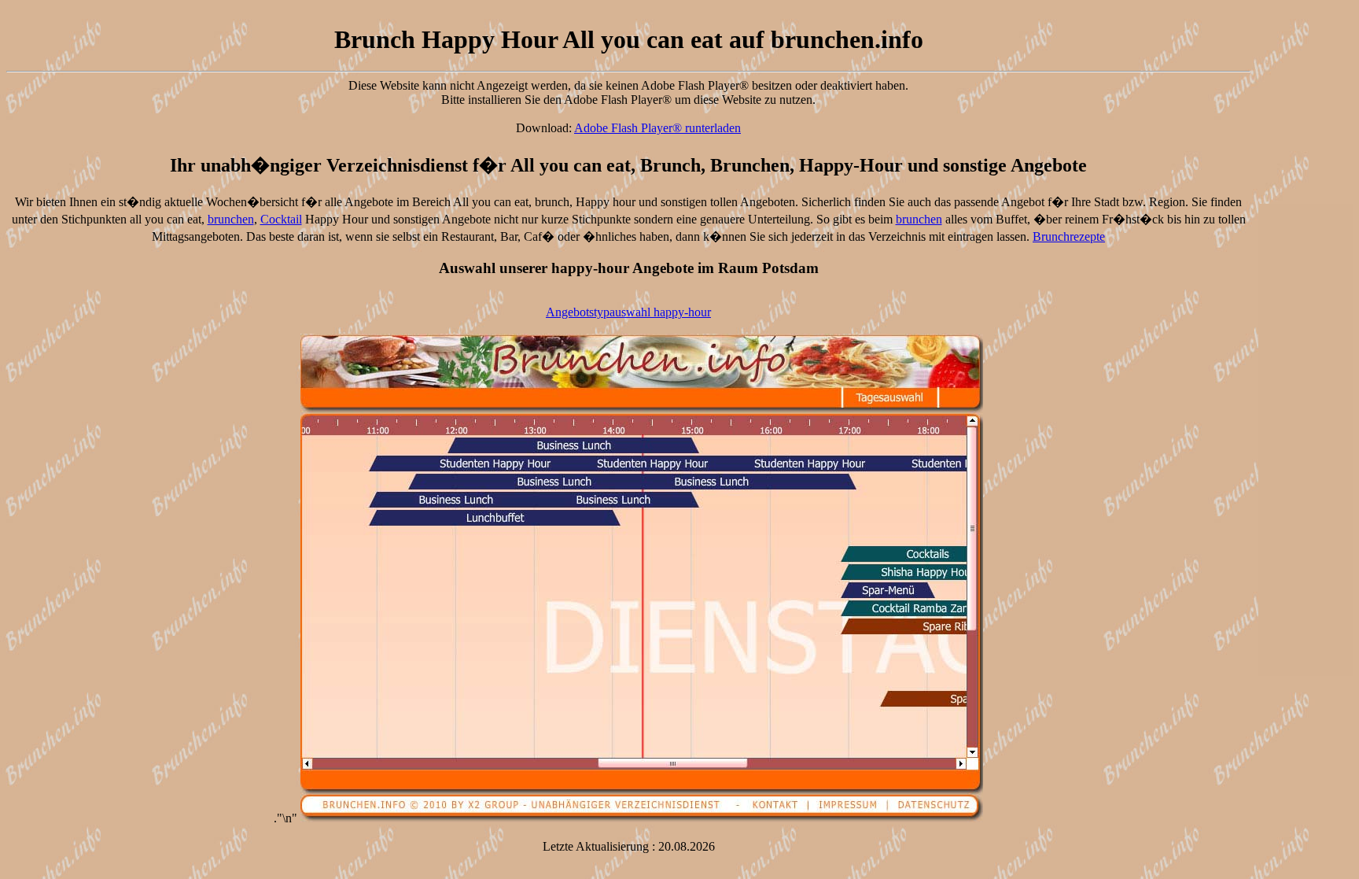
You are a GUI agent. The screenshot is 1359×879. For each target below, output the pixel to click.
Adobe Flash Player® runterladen (657, 128)
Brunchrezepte (1069, 236)
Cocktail (281, 219)
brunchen (231, 219)
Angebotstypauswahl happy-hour (628, 312)
